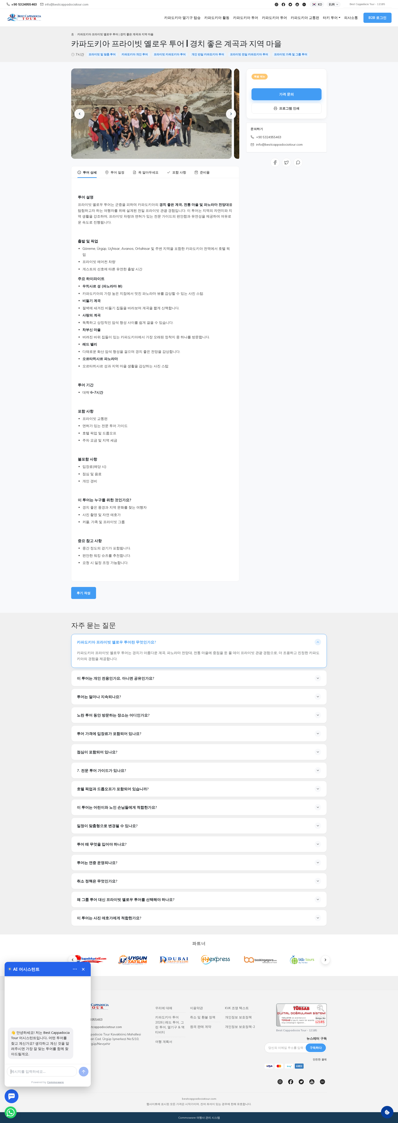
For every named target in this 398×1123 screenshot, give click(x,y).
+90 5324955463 (268, 137)
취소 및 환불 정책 (202, 1017)
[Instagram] (276, 4)
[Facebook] (283, 4)
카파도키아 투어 (245, 17)
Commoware (55, 1082)
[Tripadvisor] (304, 4)
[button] (331, 17)
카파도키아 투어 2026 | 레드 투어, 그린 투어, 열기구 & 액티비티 (169, 1024)
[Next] (231, 114)
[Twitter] (290, 4)
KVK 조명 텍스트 (237, 1008)
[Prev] (79, 114)
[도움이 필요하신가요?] (11, 1096)
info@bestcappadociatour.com (279, 144)
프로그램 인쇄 (289, 108)
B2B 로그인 (377, 17)
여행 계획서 (163, 1041)
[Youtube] (297, 4)
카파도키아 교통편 (305, 17)
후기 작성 (84, 593)
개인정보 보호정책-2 (240, 1027)
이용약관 (196, 1008)
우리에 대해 (163, 1008)
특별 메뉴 (259, 76)
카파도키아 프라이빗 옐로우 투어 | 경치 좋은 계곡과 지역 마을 (115, 34)
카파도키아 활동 (216, 17)
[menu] (75, 969)
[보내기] (83, 1071)
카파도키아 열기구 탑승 (182, 17)
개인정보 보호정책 (238, 1017)
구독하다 (316, 1047)
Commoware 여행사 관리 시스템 (199, 1117)
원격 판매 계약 (200, 1027)
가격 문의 (286, 94)
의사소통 (351, 17)
